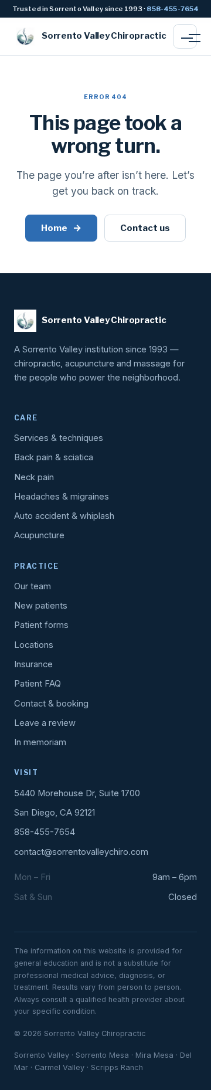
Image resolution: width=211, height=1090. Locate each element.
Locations (33, 645)
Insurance (33, 664)
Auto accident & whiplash (64, 516)
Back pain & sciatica (53, 457)
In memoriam (40, 742)
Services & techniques (58, 438)
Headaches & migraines (61, 496)
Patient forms (41, 625)
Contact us (145, 227)
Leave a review (45, 723)
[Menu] (185, 36)
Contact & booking (51, 703)
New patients (40, 605)
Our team (32, 586)
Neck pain (34, 477)
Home (61, 227)
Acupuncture (39, 535)
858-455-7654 (173, 9)
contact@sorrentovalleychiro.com (81, 852)
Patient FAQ (37, 683)
